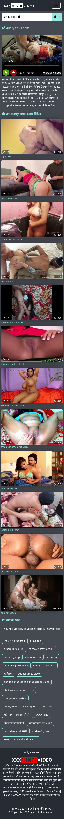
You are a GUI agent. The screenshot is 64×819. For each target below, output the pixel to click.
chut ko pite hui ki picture (19, 690)
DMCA (48, 808)
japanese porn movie (16, 665)
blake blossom (12, 795)
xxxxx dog (35, 640)
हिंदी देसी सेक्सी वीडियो (14, 723)
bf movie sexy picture (41, 649)
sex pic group (12, 657)
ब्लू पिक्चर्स (8, 673)
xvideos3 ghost (41, 731)
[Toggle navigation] (56, 5)
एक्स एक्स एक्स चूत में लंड (15, 698)
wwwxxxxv (42, 714)
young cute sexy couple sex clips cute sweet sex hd (32, 630)
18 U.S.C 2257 (19, 808)
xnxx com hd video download (21, 739)
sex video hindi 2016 (15, 731)
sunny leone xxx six (44, 665)
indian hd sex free (14, 640)
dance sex (51, 657)
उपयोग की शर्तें (36, 808)
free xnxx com (32, 657)
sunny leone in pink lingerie (20, 706)
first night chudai (14, 649)
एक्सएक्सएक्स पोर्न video (40, 723)
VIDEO (19, 5)
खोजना (57, 16)
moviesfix (46, 706)
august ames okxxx (29, 673)
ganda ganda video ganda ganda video (27, 682)
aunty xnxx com (32, 752)
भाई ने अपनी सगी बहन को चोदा (17, 714)
